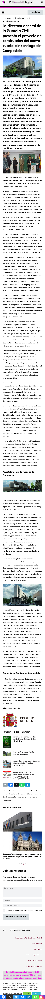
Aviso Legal (38, 949)
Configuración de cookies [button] (12, 994)
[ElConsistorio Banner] (21, 2)
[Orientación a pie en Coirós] (7, 753)
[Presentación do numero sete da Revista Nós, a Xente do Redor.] (7, 741)
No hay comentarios (12, 21)
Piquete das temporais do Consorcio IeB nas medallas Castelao (27, 762)
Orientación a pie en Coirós (23, 752)
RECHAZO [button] (36, 994)
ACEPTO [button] (27, 994)
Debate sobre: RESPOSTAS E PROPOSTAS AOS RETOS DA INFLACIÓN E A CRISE (23, 774)
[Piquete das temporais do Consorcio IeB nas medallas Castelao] (7, 764)
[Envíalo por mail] (5, 785)
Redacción (7, 18)
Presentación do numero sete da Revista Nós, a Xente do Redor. (25, 737)
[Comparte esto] (10, 785)
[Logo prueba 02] (4, 2)
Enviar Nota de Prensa (34, 966)
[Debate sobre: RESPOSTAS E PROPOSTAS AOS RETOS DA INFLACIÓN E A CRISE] (7, 774)
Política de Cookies (35, 960)
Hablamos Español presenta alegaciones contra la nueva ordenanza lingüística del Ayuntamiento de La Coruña (22, 856)
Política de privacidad (34, 955)
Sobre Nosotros (36, 943)
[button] (42, 2)
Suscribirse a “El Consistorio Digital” (28, 938)
